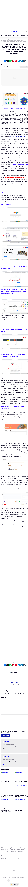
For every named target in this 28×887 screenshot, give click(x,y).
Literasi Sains (16, 36)
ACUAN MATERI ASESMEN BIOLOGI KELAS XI (7, 796)
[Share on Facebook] (5, 61)
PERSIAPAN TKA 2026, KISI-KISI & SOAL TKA (21, 782)
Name (3, 713)
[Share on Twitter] (7, 61)
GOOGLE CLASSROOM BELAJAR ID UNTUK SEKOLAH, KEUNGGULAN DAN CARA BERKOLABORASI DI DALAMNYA (14, 49)
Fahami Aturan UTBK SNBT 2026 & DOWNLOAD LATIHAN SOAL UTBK (7, 810)
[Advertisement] (14, 15)
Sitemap (17, 858)
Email (3, 719)
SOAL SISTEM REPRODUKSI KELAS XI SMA (21, 809)
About (2, 856)
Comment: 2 (24, 67)
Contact (14, 870)
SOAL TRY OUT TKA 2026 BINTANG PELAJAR (7, 782)
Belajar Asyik (13, 877)
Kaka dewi (7, 742)
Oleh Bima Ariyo (5, 67)
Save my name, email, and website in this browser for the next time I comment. (13, 731)
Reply (4, 751)
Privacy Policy (18, 856)
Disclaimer (3, 858)
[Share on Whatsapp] (10, 61)
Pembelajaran (7, 36)
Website (3, 725)
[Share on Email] (13, 61)
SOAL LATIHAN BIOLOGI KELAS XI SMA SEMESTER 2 (21, 796)
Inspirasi (23, 36)
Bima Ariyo (14, 682)
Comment (4, 697)
